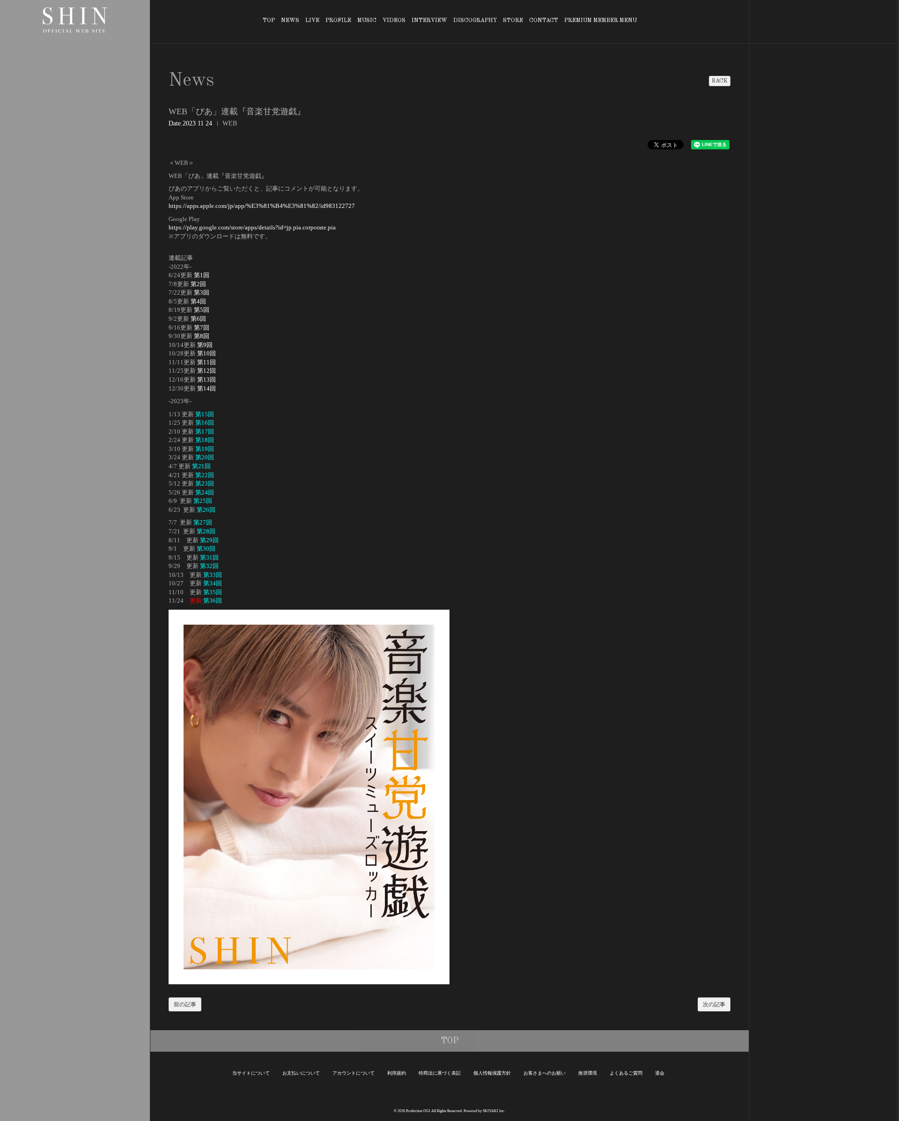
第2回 (198, 284)
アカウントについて (353, 1073)
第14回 (206, 388)
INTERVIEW (429, 20)
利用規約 (396, 1073)
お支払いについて (301, 1073)
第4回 (198, 301)
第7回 (201, 327)
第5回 (201, 309)
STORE (513, 20)
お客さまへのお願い (544, 1073)
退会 (659, 1073)
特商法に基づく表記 (440, 1073)
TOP (269, 20)
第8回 (201, 335)
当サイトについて (251, 1073)
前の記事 (185, 1004)
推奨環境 (587, 1073)
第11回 (206, 362)
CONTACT (543, 20)
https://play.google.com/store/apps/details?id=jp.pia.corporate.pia (252, 227)
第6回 (198, 318)
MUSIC (366, 20)
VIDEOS (394, 20)
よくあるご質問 (626, 1073)
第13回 (206, 379)
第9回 (205, 344)
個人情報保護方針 (492, 1073)
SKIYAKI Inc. (494, 1111)
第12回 (206, 370)
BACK (720, 81)
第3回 (201, 292)
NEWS (290, 20)
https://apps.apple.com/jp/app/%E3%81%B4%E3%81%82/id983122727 (262, 205)
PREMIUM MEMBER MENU (600, 20)
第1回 (201, 275)
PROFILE (338, 20)
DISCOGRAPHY (475, 20)
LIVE (312, 20)
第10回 (206, 353)
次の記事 (714, 1004)
